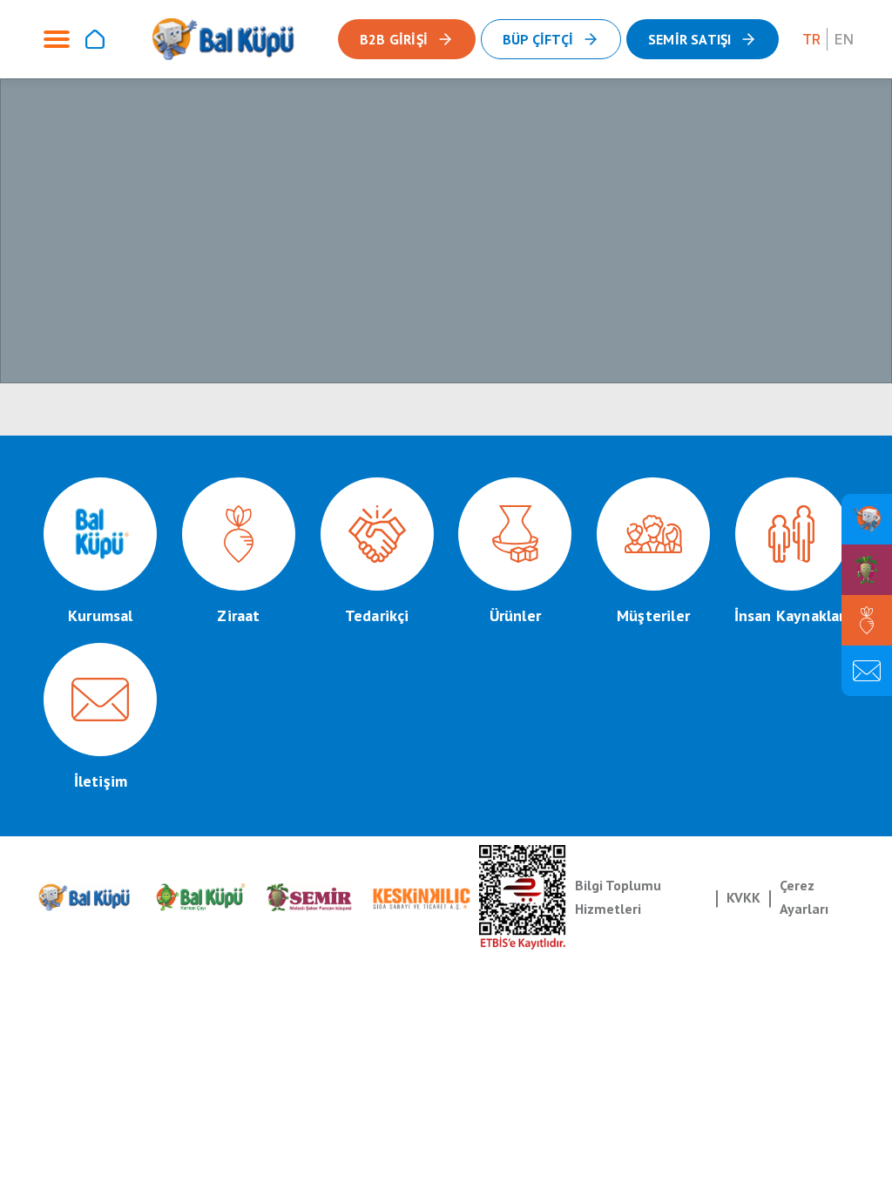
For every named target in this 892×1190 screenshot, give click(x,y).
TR (811, 39)
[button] (702, 39)
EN (844, 39)
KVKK (743, 897)
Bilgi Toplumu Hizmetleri (618, 896)
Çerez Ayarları (804, 896)
